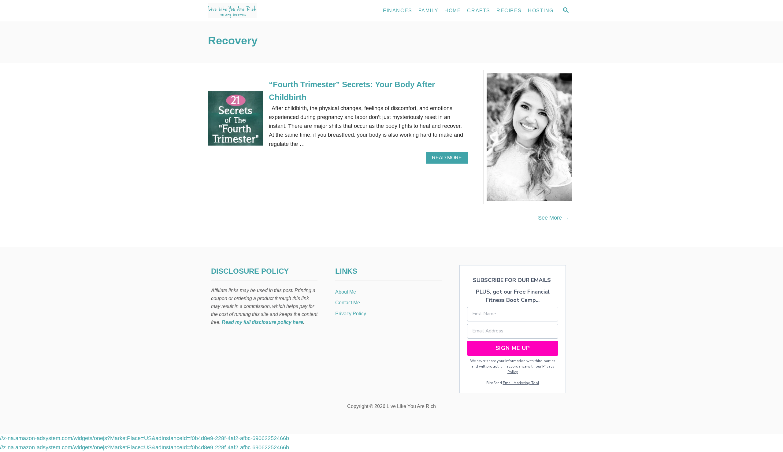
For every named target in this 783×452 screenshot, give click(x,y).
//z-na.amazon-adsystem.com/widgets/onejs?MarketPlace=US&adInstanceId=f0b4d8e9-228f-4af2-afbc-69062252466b (144, 438)
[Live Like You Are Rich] (263, 10)
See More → (553, 218)
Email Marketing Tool (521, 382)
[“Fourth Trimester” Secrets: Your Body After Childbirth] (235, 121)
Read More (449, 159)
